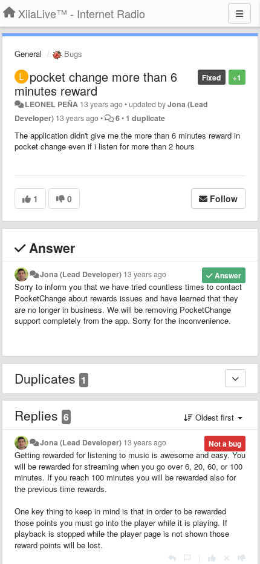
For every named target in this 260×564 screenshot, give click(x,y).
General (28, 53)
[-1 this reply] (241, 557)
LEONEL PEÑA (51, 104)
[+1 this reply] (212, 557)
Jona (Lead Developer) (81, 274)
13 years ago (144, 274)
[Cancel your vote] (227, 557)
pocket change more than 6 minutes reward (96, 83)
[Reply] (172, 557)
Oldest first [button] (214, 417)
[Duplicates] (235, 378)
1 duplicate (145, 118)
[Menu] (239, 13)
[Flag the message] (187, 557)
